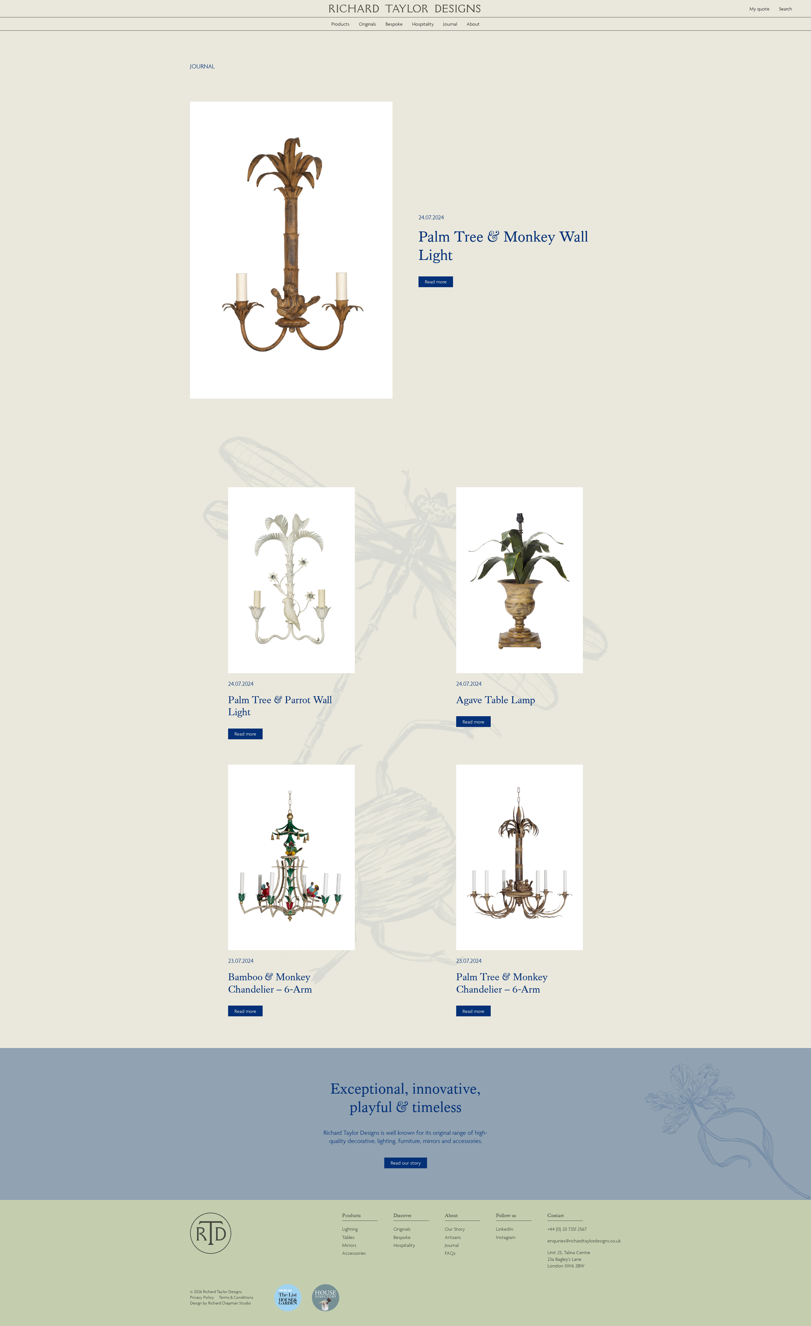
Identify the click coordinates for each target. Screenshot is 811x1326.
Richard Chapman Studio (229, 1303)
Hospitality (423, 24)
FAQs (450, 1253)
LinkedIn (504, 1229)
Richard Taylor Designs (405, 9)
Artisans (453, 1237)
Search (785, 9)
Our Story (455, 1229)
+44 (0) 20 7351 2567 (567, 1229)
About (473, 24)
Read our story (406, 1163)
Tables (348, 1237)
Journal (450, 24)
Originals (367, 24)
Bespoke (394, 24)
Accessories (354, 1253)
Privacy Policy (202, 1297)
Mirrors (349, 1245)
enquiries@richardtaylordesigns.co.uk (584, 1241)
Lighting (350, 1229)
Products (340, 24)
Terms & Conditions (236, 1297)
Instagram (505, 1237)
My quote (759, 9)
